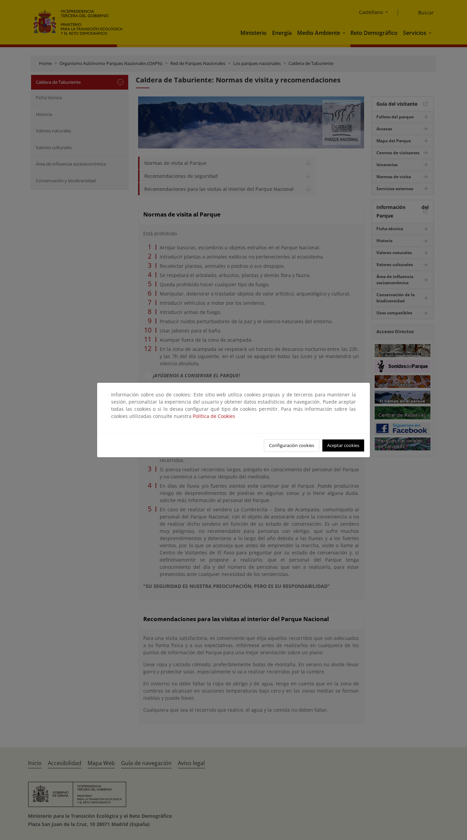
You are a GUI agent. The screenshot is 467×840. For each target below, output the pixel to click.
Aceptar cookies (343, 445)
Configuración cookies (291, 445)
